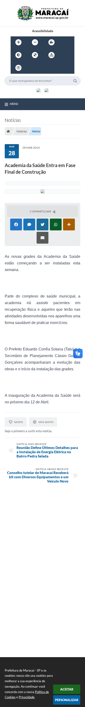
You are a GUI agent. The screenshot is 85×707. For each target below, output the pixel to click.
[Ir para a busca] (52, 68)
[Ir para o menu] (42, 68)
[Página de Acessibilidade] (18, 68)
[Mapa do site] (51, 55)
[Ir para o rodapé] (63, 68)
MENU (14, 103)
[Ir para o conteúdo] (32, 68)
